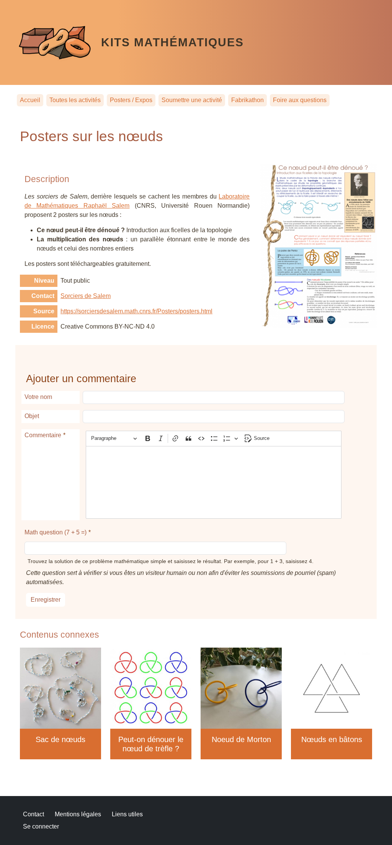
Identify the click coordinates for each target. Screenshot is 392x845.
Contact (33, 814)
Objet (31, 416)
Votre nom (38, 397)
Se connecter (41, 826)
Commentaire (42, 435)
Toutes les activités (75, 100)
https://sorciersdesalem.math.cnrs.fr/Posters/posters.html (136, 311)
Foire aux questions (300, 100)
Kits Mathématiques (172, 42)
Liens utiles (127, 814)
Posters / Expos (131, 100)
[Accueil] (59, 42)
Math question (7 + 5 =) (55, 532)
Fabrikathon (247, 100)
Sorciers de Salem (85, 296)
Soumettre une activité (192, 100)
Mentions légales (78, 814)
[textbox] (213, 482)
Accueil (30, 100)
